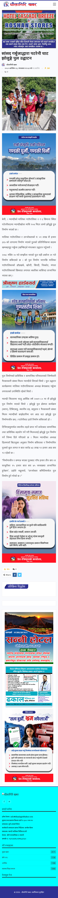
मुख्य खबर (5, 852)
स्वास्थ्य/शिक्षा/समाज (8, 868)
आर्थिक (4, 863)
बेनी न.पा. (5, 857)
